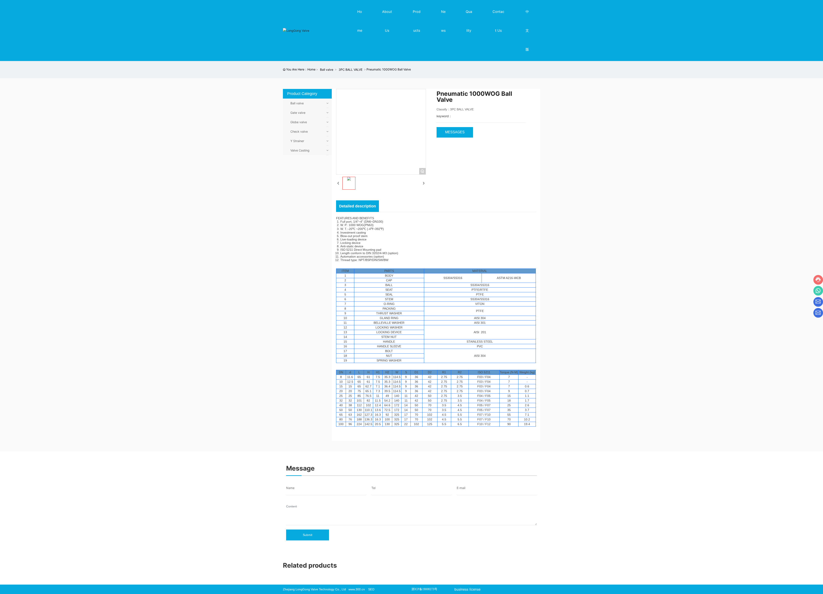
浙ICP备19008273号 (424, 589)
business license (467, 589)
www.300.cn (356, 589)
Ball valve (326, 69)
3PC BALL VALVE (350, 69)
